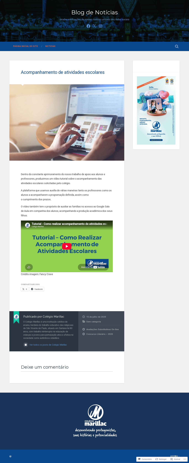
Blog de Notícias (94, 12)
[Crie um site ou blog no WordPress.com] (10, 456)
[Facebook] (88, 25)
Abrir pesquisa (177, 46)
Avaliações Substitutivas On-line (102, 329)
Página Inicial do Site (25, 46)
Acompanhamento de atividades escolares (63, 72)
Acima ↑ (175, 456)
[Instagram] (100, 25)
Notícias (50, 46)
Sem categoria (93, 321)
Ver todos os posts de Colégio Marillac (48, 344)
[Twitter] (94, 25)
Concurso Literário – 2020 (99, 334)
